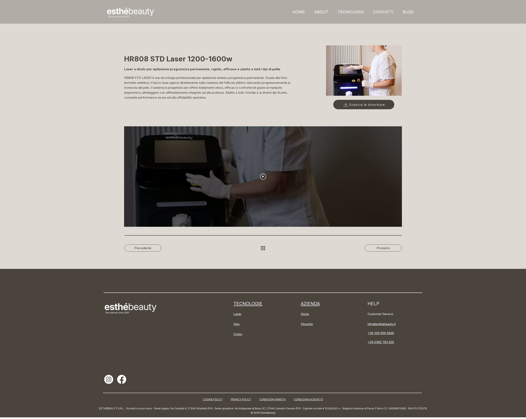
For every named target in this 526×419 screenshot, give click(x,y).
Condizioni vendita (272, 399)
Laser (237, 314)
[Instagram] (108, 379)
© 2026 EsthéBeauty (263, 412)
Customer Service (380, 314)
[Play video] (263, 177)
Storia (305, 314)
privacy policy (241, 399)
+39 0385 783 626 (381, 342)
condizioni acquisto (308, 399)
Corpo (237, 334)
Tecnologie (247, 303)
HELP (373, 303)
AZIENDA (310, 303)
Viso (236, 324)
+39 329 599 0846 (381, 333)
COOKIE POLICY (213, 399)
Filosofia (307, 324)
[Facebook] (121, 379)
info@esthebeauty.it (382, 324)
